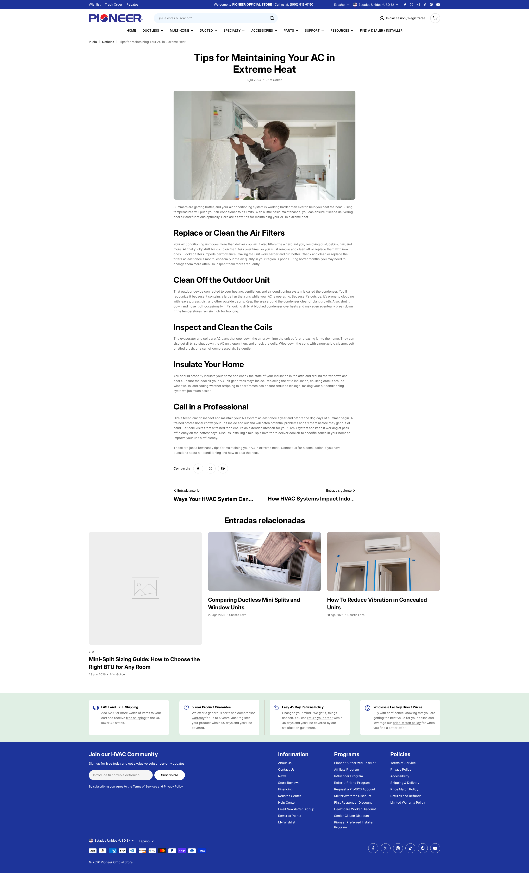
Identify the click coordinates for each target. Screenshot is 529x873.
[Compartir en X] (211, 468)
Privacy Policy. (173, 786)
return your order (320, 718)
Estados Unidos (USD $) (376, 5)
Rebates (132, 4)
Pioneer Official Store (117, 862)
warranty (198, 718)
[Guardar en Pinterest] (223, 468)
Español (340, 4)
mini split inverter (261, 433)
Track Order (113, 4)
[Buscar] (271, 18)
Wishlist (95, 4)
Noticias (108, 42)
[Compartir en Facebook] (198, 468)
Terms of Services (145, 786)
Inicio (93, 42)
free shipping (136, 718)
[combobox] (216, 18)
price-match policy (407, 723)
